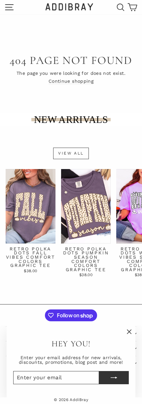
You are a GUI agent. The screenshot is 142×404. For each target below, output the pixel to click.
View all (71, 153)
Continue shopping (71, 81)
